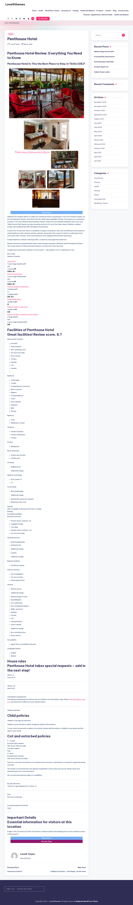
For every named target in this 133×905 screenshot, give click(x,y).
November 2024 (100, 106)
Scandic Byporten (101, 67)
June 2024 (98, 127)
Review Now (46, 841)
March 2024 (98, 140)
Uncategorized (99, 199)
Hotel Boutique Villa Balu (104, 62)
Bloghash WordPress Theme (87, 901)
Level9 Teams (27, 854)
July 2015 (97, 161)
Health (96, 186)
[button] (43, 18)
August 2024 (99, 119)
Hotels (11, 34)
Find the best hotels (24, 889)
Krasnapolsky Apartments (104, 57)
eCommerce (98, 178)
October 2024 (99, 110)
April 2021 (98, 157)
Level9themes (15, 4)
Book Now (46, 212)
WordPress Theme (101, 203)
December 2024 (100, 102)
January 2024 (99, 148)
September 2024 (100, 115)
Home (6, 23)
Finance (97, 182)
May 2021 (97, 152)
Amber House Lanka (102, 72)
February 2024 (99, 144)
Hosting (97, 191)
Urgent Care (10, 889)
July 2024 (97, 123)
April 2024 (98, 136)
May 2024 (98, 131)
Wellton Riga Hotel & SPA (104, 51)
